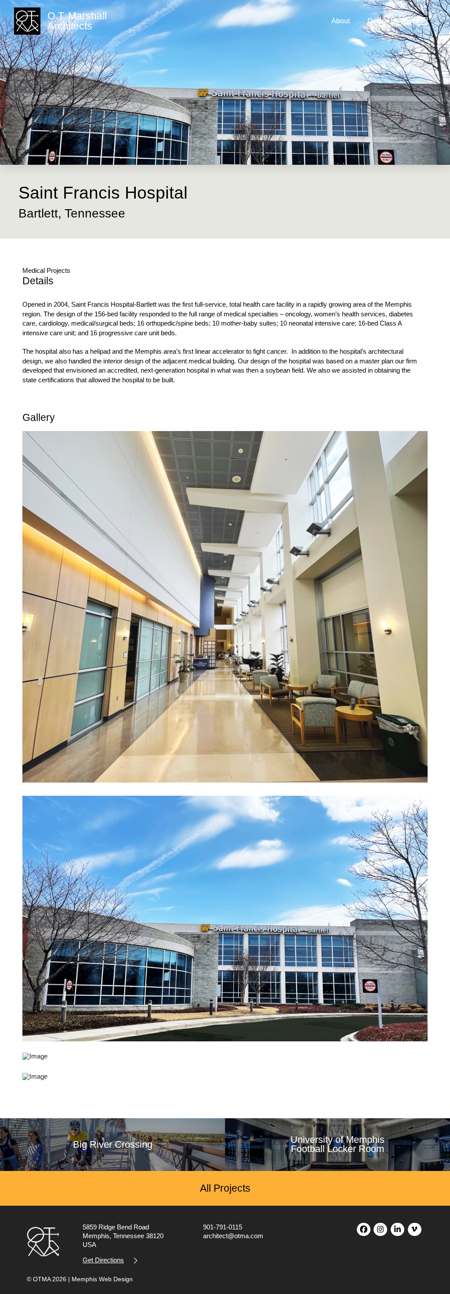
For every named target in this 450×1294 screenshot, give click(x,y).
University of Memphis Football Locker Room (337, 1144)
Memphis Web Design (102, 1279)
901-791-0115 (222, 1227)
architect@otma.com (233, 1236)
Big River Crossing (112, 1144)
